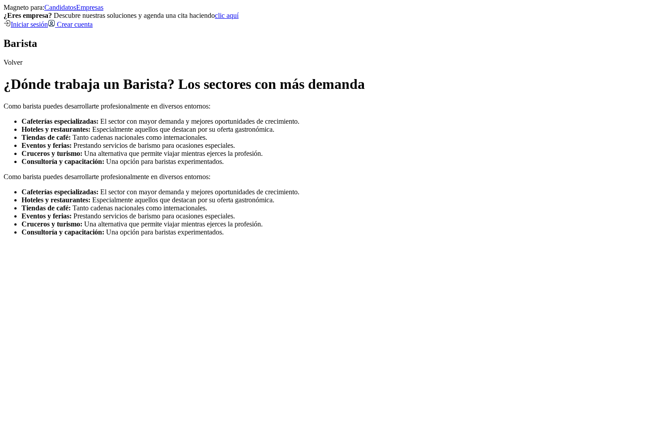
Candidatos (60, 7)
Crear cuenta (74, 24)
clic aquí (227, 15)
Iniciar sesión (29, 24)
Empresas (89, 7)
